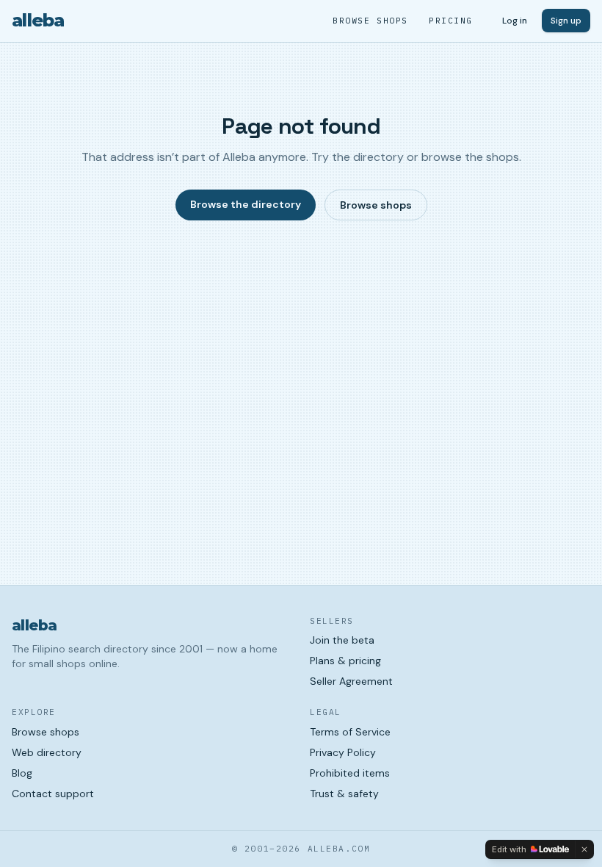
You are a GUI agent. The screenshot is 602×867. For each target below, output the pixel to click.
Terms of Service (350, 731)
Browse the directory (245, 204)
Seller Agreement (351, 681)
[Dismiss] (584, 849)
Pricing (451, 20)
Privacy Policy (343, 752)
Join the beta (342, 640)
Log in (514, 20)
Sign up (566, 20)
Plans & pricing (345, 660)
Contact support (53, 793)
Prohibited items (350, 773)
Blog (22, 773)
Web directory (46, 752)
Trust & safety (344, 793)
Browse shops (370, 20)
